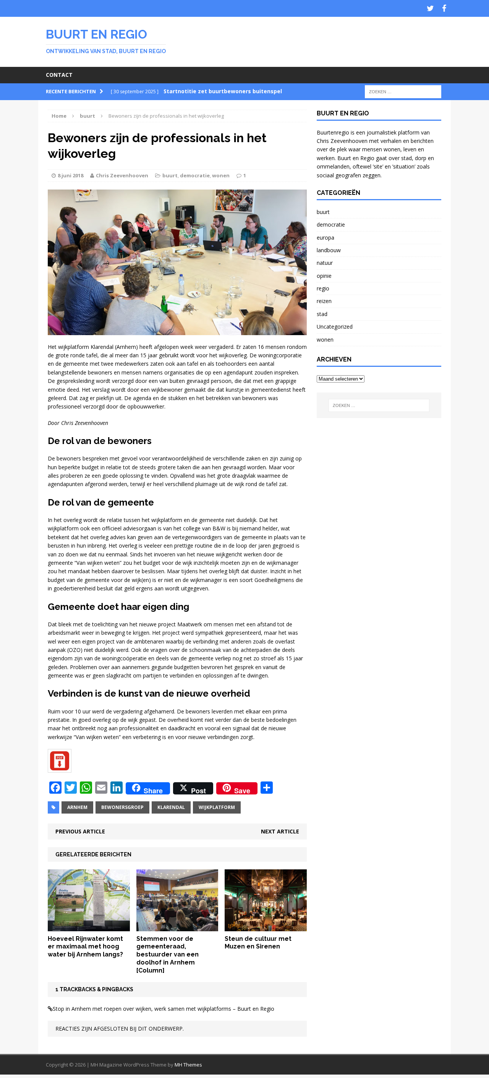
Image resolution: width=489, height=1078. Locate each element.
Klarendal (171, 807)
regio (323, 288)
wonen (221, 175)
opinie (324, 275)
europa (325, 237)
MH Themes (188, 1064)
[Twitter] (430, 8)
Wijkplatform (217, 807)
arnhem (77, 807)
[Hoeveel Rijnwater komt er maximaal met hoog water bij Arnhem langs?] (89, 926)
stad (322, 314)
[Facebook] (444, 8)
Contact (59, 74)
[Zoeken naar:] (403, 91)
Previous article (80, 831)
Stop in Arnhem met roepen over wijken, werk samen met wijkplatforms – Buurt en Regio (163, 1008)
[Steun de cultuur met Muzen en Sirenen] (266, 926)
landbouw (329, 250)
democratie (195, 175)
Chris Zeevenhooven (122, 175)
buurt (170, 175)
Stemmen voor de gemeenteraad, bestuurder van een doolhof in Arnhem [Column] (167, 954)
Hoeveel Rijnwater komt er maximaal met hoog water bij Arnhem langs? (85, 946)
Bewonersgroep (122, 807)
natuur (325, 262)
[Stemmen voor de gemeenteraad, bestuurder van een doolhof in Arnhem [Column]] (177, 926)
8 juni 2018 (70, 175)
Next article (280, 831)
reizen (324, 301)
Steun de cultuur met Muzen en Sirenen (258, 942)
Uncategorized (335, 326)
